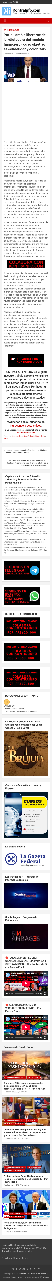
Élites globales (34, 1077)
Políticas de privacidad (37, 1274)
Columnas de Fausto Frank (18, 1047)
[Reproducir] (7, 993)
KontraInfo (25, 54)
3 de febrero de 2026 (12, 1185)
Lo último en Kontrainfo (14, 1124)
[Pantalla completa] (45, 993)
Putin (43, 436)
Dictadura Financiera (19, 436)
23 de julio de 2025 (11, 1231)
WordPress (44, 1277)
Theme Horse (16, 1277)
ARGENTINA (8, 1214)
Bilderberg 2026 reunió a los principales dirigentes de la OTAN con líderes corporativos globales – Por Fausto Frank (24, 1086)
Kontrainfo (22, 1274)
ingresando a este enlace (25, 425)
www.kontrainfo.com (26, 432)
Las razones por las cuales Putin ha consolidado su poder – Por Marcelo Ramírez (26, 451)
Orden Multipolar (34, 436)
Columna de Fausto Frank (15, 1077)
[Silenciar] (41, 993)
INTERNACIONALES (11, 30)
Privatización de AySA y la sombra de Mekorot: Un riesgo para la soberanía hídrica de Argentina (26, 1225)
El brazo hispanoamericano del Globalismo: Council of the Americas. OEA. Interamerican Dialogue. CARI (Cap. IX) (25, 550)
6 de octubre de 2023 (12, 54)
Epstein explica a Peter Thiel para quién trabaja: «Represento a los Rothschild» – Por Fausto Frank (26, 1179)
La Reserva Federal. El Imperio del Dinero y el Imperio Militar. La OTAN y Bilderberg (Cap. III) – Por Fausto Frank (24, 503)
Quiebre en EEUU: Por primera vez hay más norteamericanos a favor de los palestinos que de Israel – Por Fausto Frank (25, 1132)
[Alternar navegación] (5, 21)
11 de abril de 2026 (11, 1092)
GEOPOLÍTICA (33, 1120)
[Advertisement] (26, 112)
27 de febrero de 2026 (12, 1138)
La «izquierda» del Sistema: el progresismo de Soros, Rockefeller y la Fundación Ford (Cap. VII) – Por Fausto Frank (25, 533)
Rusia (6, 439)
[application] (26, 983)
